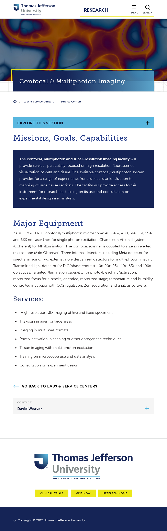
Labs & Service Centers (38, 101)
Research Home (115, 493)
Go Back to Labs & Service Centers (59, 386)
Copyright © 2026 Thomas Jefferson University (51, 520)
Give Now (83, 493)
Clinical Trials (51, 493)
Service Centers (71, 101)
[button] (147, 408)
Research (96, 10)
